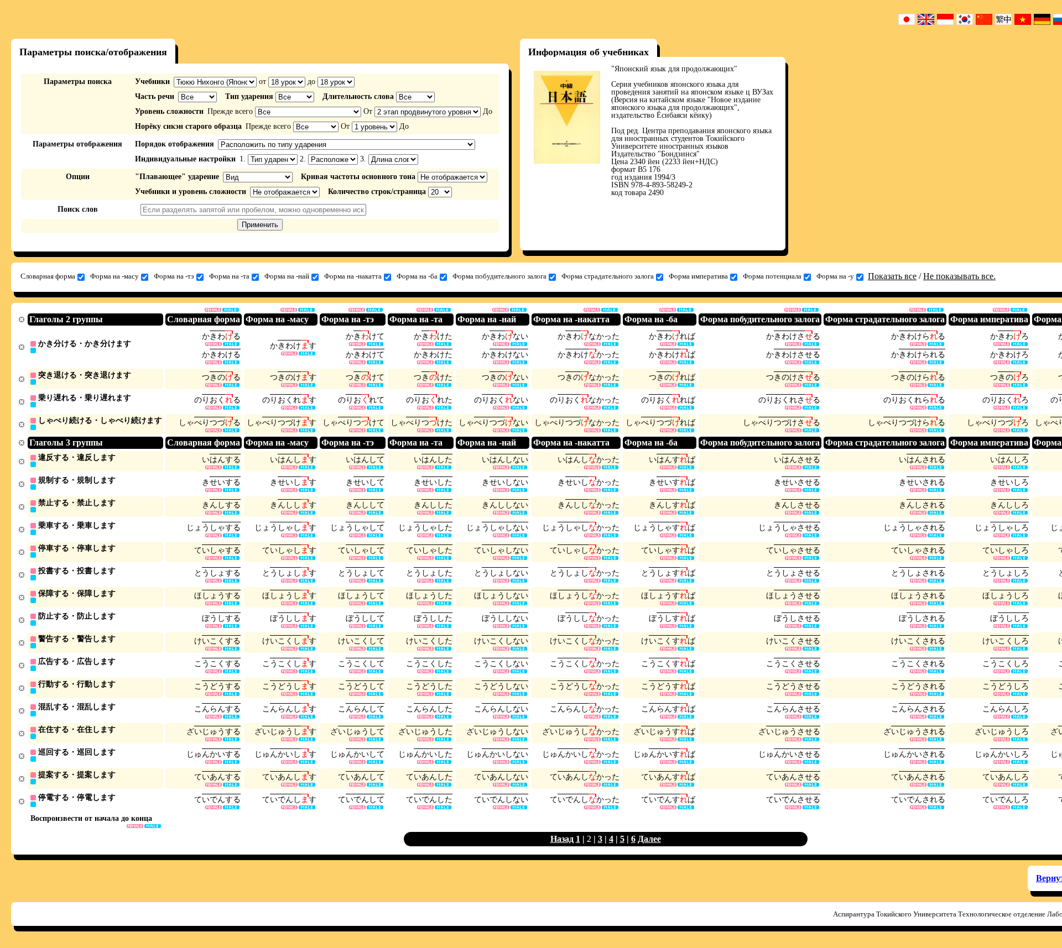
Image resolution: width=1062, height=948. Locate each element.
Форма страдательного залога (607, 276)
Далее (649, 839)
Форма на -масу (114, 276)
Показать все (892, 276)
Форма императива (698, 276)
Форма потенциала (772, 276)
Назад (562, 839)
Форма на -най (286, 276)
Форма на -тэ (174, 276)
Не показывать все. (959, 276)
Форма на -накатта (353, 276)
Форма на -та (229, 276)
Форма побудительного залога (499, 276)
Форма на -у (835, 276)
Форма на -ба (417, 276)
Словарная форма (47, 276)
